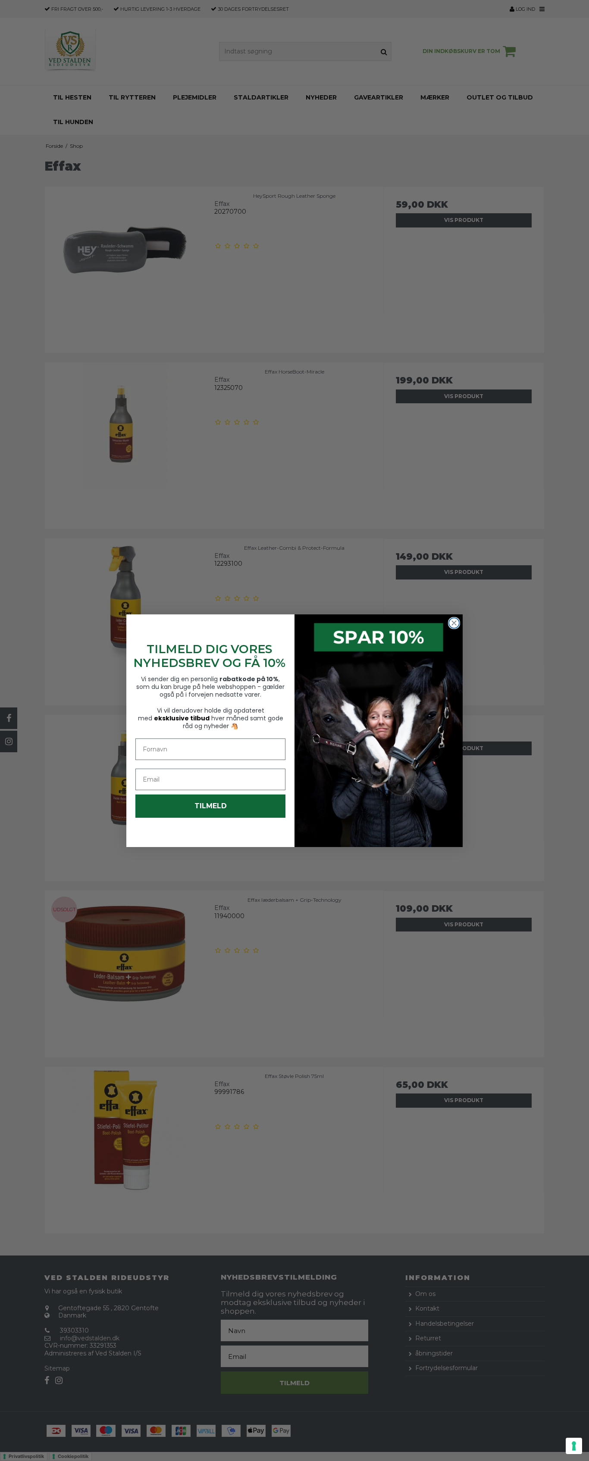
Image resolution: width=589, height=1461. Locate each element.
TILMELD (210, 806)
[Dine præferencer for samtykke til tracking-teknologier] (574, 1446)
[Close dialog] (454, 623)
